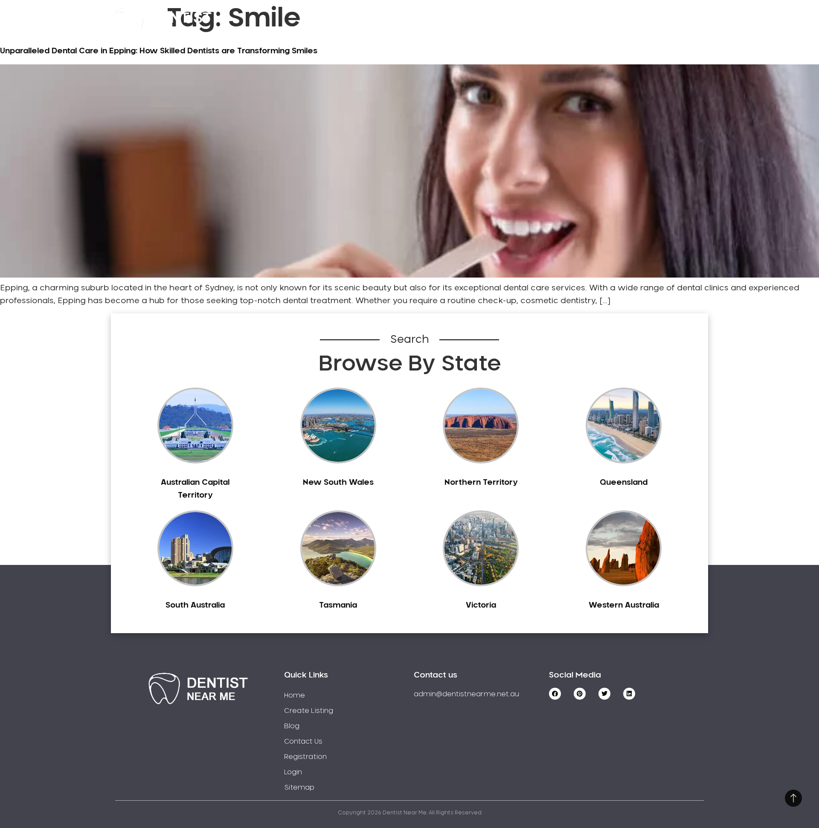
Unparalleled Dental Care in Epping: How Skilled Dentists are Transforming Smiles (158, 51)
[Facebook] (555, 694)
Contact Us (605, 23)
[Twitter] (604, 694)
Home (336, 23)
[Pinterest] (580, 694)
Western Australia (624, 605)
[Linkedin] (629, 694)
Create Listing (454, 23)
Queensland (624, 482)
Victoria (481, 605)
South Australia (195, 605)
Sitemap (299, 787)
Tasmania (338, 605)
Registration (533, 23)
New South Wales (338, 482)
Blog (291, 726)
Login (662, 23)
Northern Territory (480, 482)
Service (386, 23)
